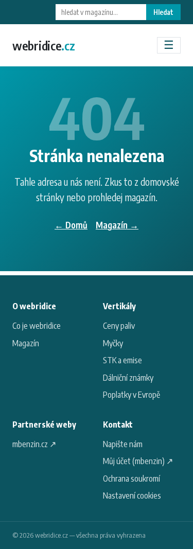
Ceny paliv (119, 326)
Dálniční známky (128, 378)
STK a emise (122, 360)
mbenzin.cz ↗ (34, 444)
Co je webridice (36, 326)
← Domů (71, 225)
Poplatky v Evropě (131, 394)
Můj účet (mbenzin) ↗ (138, 461)
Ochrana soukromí (131, 478)
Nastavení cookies (132, 495)
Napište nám (123, 444)
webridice (43, 45)
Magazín (25, 343)
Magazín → (117, 225)
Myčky (113, 343)
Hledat (163, 12)
